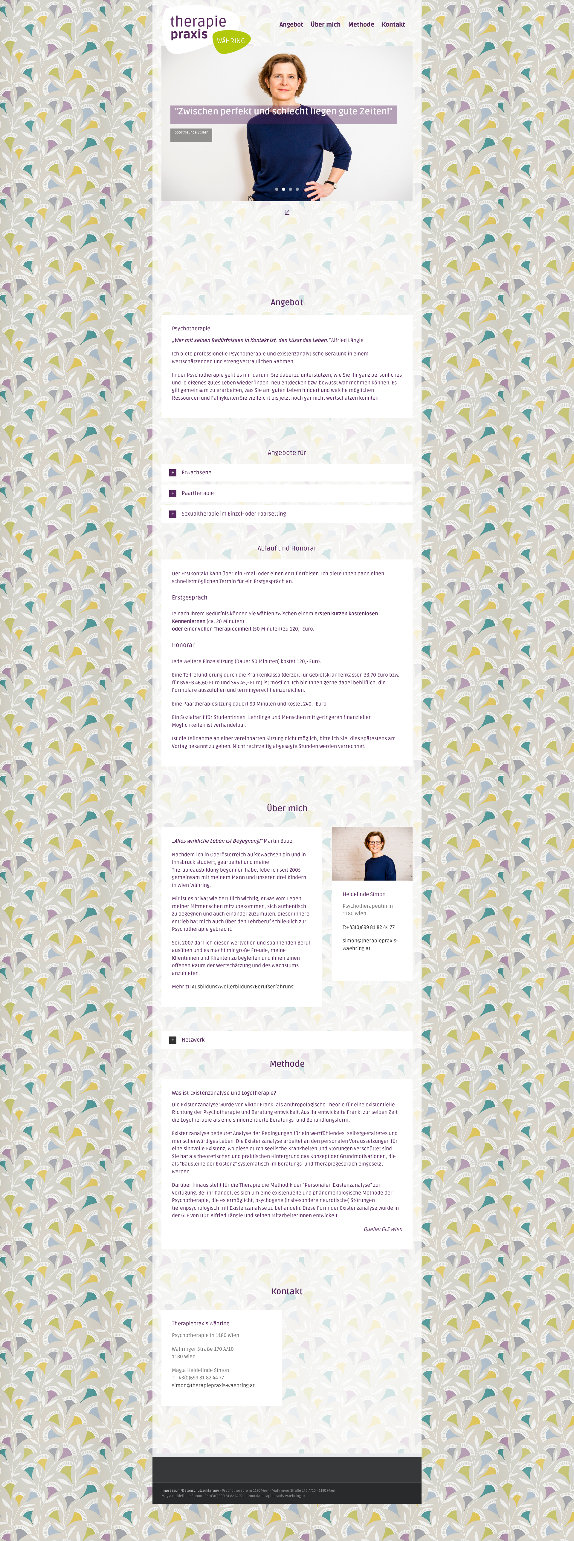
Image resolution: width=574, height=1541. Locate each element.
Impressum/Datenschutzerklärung (190, 1490)
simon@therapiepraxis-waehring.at (213, 1385)
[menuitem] (291, 25)
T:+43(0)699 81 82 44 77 (369, 927)
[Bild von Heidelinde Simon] (372, 830)
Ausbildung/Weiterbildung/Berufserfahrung (243, 987)
